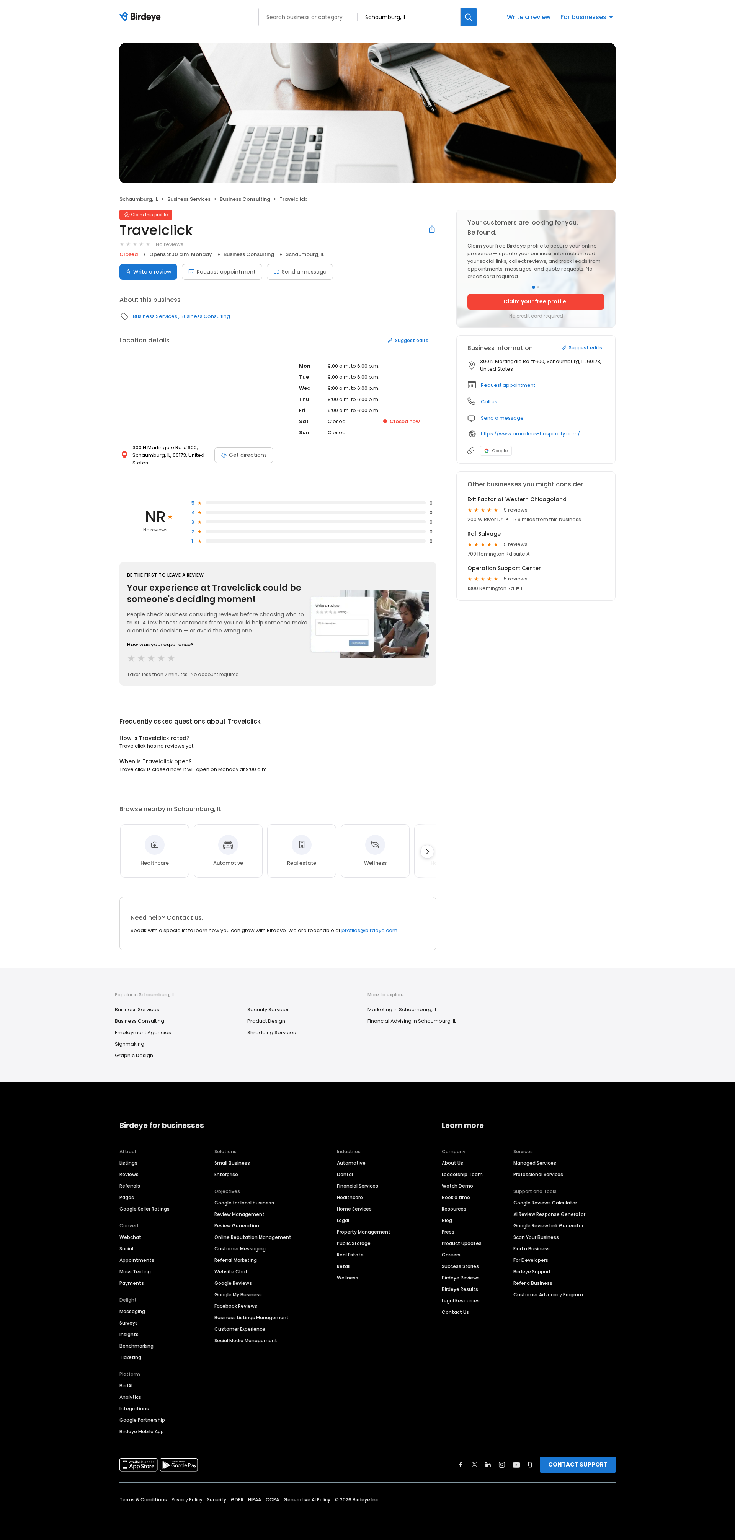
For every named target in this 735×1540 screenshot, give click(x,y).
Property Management (363, 1232)
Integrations (134, 1408)
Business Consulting (245, 199)
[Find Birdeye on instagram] (502, 1465)
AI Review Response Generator (549, 1214)
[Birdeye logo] (141, 17)
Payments (131, 1283)
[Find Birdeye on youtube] (516, 1465)
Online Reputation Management (252, 1237)
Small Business (232, 1163)
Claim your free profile (534, 301)
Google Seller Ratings (144, 1209)
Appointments (136, 1260)
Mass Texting (135, 1271)
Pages (126, 1197)
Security (216, 1499)
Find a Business (531, 1248)
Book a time (456, 1197)
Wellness (347, 1277)
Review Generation (236, 1225)
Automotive (351, 1163)
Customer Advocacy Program (548, 1294)
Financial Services (357, 1186)
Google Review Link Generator (548, 1225)
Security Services (268, 1009)
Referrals (129, 1186)
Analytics (130, 1397)
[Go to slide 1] (533, 287)
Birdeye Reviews (461, 1277)
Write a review (528, 17)
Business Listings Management (251, 1317)
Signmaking (129, 1044)
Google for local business (244, 1202)
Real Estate (350, 1255)
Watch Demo (457, 1186)
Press (448, 1232)
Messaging (132, 1311)
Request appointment (226, 271)
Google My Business (238, 1294)
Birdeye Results (460, 1289)
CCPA (272, 1499)
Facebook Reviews (235, 1306)
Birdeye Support (532, 1271)
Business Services (189, 199)
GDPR (237, 1499)
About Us (452, 1163)
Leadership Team (462, 1174)
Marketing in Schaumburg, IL (402, 1009)
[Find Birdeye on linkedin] (488, 1465)
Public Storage (354, 1243)
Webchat (130, 1237)
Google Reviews (233, 1283)
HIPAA (254, 1499)
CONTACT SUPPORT (578, 1464)
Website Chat (231, 1271)
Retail (343, 1266)
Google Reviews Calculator (545, 1202)
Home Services (354, 1209)
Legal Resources (461, 1300)
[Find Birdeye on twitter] (474, 1465)
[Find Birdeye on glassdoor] (530, 1465)
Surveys (128, 1323)
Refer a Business (532, 1283)
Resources (454, 1209)
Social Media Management (245, 1340)
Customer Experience (239, 1329)
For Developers (530, 1260)
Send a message (304, 271)
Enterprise (226, 1174)
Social (126, 1248)
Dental (345, 1174)
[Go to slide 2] (538, 287)
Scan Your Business (536, 1237)
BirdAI (125, 1385)
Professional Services (538, 1174)
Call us (489, 401)
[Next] (427, 852)
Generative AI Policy (307, 1499)
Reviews (129, 1174)
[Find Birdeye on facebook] (461, 1465)
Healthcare (350, 1197)
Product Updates (462, 1243)
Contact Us (455, 1312)
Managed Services (534, 1163)
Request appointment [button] (508, 385)
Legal (343, 1220)
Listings (128, 1163)
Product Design (266, 1021)
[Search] (469, 17)
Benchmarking (136, 1346)
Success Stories (460, 1266)
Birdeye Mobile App (141, 1431)
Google (500, 451)
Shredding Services (271, 1032)
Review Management (239, 1214)
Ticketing (130, 1357)
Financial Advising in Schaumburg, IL (412, 1021)
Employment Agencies (143, 1032)
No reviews (169, 244)
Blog (447, 1220)
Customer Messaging (240, 1248)
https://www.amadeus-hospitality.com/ (530, 433)
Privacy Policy (187, 1499)
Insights (129, 1334)
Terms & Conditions (143, 1499)
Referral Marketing (235, 1260)
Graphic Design (134, 1055)
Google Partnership (142, 1420)
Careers (451, 1255)
